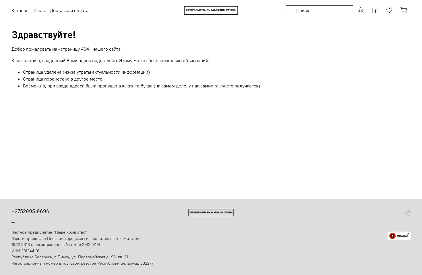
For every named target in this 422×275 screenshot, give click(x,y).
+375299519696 (30, 211)
